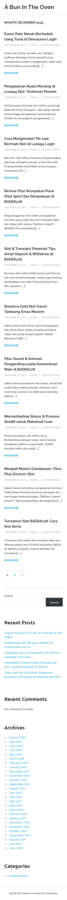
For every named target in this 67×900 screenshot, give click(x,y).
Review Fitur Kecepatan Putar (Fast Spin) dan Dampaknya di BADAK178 (29, 196)
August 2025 (17, 788)
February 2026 (18, 762)
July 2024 (15, 843)
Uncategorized (51, 44)
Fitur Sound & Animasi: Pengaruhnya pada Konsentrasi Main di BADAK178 (30, 364)
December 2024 (19, 822)
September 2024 (20, 835)
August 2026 (17, 737)
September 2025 (20, 784)
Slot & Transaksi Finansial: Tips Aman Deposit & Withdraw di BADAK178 (30, 254)
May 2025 (15, 801)
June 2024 (16, 848)
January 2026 (17, 767)
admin (33, 44)
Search (8, 595)
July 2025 (15, 792)
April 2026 (16, 754)
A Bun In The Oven (29, 7)
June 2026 (16, 745)
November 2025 (19, 775)
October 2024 (18, 831)
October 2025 (18, 779)
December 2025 (19, 771)
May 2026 (15, 750)
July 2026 (15, 741)
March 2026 (16, 758)
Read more (11, 73)
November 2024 (19, 826)
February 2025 (18, 814)
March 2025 (16, 809)
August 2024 (17, 839)
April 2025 (16, 805)
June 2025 (16, 796)
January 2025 (17, 818)
